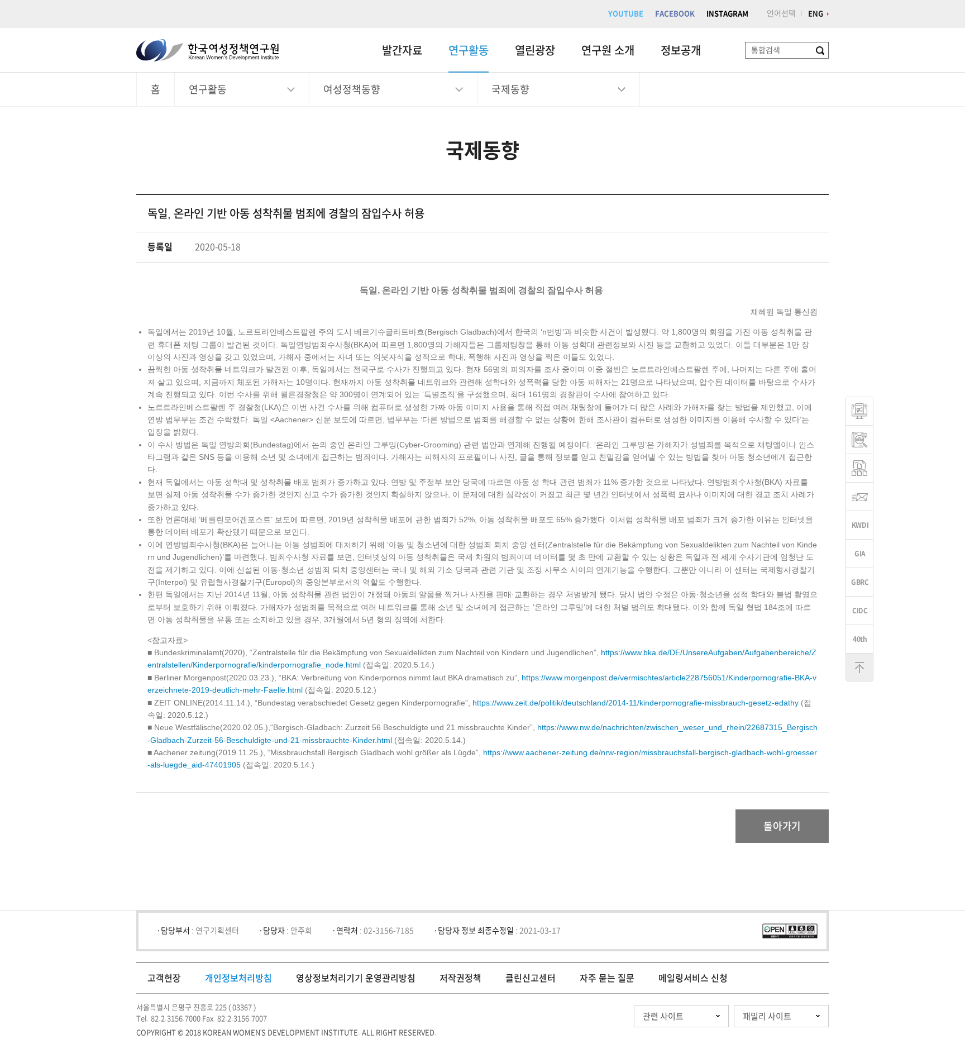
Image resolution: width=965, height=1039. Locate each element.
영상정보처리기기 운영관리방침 (355, 978)
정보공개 (681, 50)
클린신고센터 (530, 978)
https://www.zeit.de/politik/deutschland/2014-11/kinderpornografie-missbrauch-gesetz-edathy (635, 702)
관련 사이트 (663, 1016)
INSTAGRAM (727, 13)
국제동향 (510, 89)
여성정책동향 (351, 89)
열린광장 (535, 50)
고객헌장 (164, 978)
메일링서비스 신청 (693, 978)
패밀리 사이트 (767, 1016)
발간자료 (402, 50)
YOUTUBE (625, 13)
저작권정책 (460, 978)
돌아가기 (782, 826)
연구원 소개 (607, 50)
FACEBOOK (675, 13)
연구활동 (468, 50)
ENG (815, 13)
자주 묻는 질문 (607, 978)
